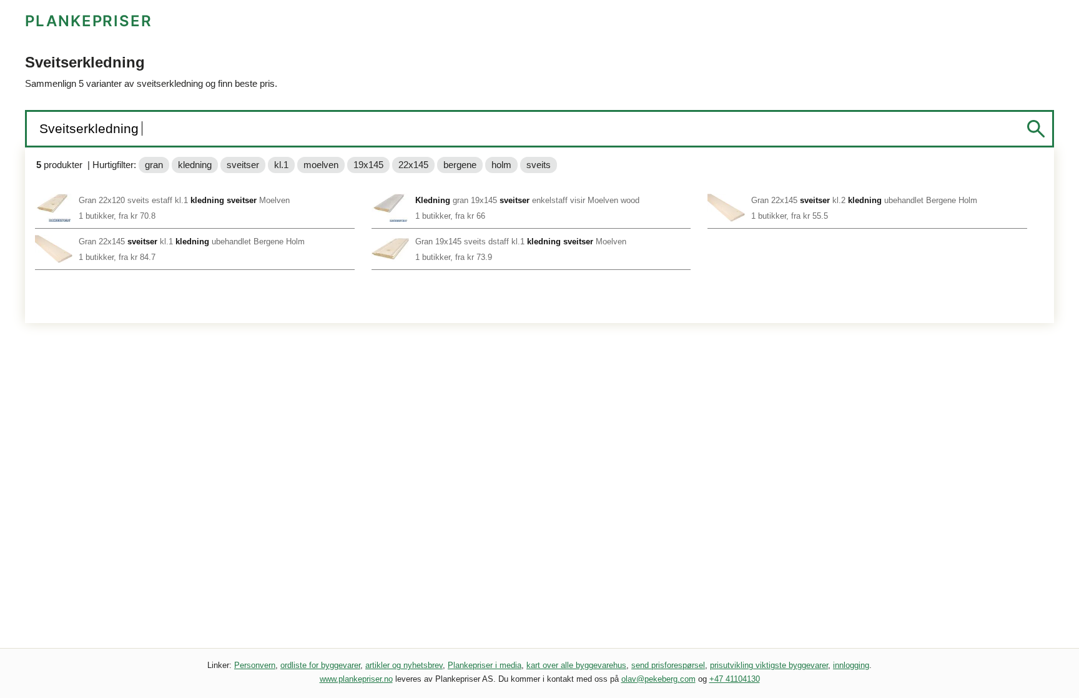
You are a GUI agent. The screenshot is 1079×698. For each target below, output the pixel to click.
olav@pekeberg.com (658, 679)
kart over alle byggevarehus (576, 665)
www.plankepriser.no (356, 679)
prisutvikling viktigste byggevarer (769, 665)
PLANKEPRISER (88, 21)
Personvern (254, 665)
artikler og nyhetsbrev (404, 665)
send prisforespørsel (668, 665)
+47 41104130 (734, 679)
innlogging (851, 665)
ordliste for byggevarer (320, 665)
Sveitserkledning (90, 128)
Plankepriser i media (484, 665)
